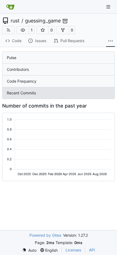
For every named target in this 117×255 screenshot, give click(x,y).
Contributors (18, 69)
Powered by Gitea (45, 235)
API (92, 250)
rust (15, 21)
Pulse (11, 57)
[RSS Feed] (8, 30)
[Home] (10, 7)
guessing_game (43, 21)
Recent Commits (21, 93)
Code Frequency (21, 81)
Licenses (73, 250)
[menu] (29, 250)
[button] (23, 30)
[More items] (110, 41)
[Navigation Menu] (108, 6)
